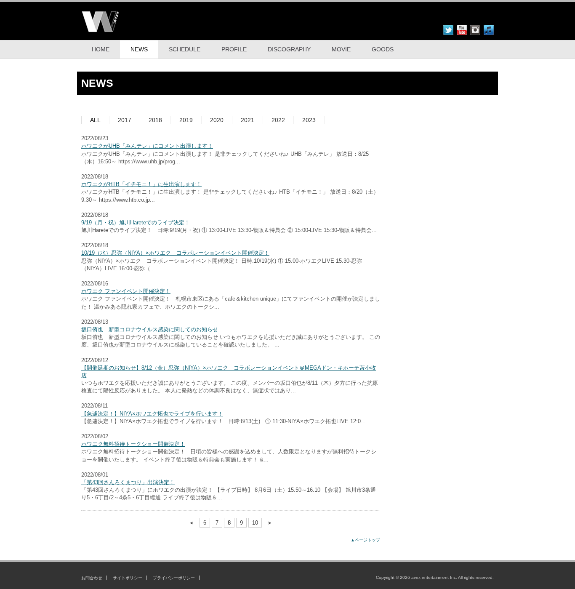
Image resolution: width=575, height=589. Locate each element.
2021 (247, 120)
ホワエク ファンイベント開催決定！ (125, 291)
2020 (217, 120)
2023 (309, 120)
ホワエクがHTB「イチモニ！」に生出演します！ (141, 184)
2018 (155, 120)
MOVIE (341, 49)
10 (255, 523)
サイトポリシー (127, 578)
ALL (95, 120)
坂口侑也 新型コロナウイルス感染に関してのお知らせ (149, 329)
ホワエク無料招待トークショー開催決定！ (133, 444)
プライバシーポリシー (174, 578)
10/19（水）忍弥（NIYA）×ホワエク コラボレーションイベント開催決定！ (175, 253)
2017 (124, 120)
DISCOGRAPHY (289, 49)
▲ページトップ (365, 540)
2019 (186, 120)
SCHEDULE (184, 49)
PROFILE (234, 49)
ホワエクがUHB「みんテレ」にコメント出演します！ (147, 146)
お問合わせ (91, 578)
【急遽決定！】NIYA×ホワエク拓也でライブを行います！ (152, 413)
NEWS (139, 49)
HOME (100, 49)
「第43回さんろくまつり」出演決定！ (128, 482)
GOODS (383, 49)
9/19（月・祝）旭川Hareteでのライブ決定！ (135, 222)
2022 (278, 120)
